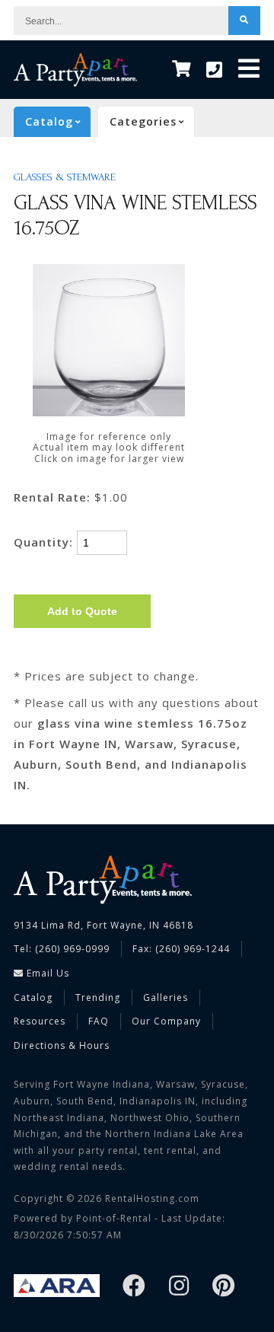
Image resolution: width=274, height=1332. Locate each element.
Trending (97, 997)
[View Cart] (181, 69)
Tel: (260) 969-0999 (62, 948)
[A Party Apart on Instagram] (179, 1286)
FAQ (98, 1021)
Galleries (165, 997)
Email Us (46, 973)
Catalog (33, 997)
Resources (39, 1021)
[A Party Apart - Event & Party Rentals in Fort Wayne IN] (75, 70)
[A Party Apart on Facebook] (134, 1286)
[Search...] (244, 20)
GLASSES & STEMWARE (65, 177)
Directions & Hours (62, 1045)
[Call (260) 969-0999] (214, 70)
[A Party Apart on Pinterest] (223, 1286)
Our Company (166, 1021)
